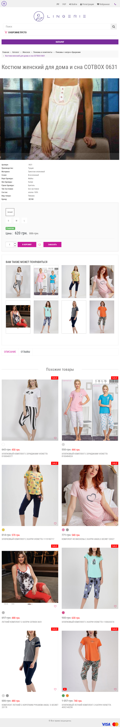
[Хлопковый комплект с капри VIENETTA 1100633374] (90, 578)
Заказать (52, 244)
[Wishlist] (39, 244)
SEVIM (31, 199)
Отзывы (25, 351)
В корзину (27, 244)
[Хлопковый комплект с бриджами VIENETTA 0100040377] (30, 410)
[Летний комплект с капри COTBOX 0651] (30, 578)
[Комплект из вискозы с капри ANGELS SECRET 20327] (90, 495)
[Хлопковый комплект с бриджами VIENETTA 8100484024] (90, 410)
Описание (10, 351)
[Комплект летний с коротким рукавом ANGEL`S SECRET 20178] (30, 661)
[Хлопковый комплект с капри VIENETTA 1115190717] (30, 495)
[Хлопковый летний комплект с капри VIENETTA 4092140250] (90, 661)
